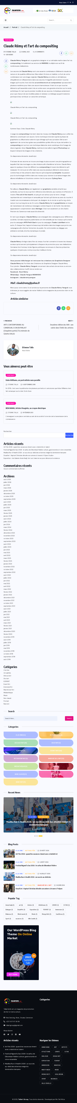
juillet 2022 (7, 578)
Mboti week (22, 914)
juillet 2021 (7, 612)
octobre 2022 (8, 569)
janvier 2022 (8, 595)
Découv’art (7, 676)
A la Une (6, 670)
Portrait (14, 27)
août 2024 (7, 519)
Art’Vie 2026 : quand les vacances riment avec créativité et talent (27, 447)
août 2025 (7, 502)
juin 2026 (7, 485)
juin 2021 (6, 614)
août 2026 (7, 479)
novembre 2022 (9, 567)
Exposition (34, 909)
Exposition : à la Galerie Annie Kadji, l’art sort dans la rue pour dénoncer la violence (32, 458)
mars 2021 (7, 623)
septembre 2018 (9, 657)
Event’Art (7, 684)
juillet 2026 (7, 482)
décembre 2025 (9, 494)
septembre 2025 (9, 499)
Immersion (59, 909)
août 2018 (7, 659)
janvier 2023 (8, 564)
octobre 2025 (8, 496)
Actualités (7, 673)
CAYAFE (55, 905)
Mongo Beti (46, 914)
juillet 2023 (7, 547)
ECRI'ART (7, 681)
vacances (19, 918)
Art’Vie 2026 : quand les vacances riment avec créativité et (37, 854)
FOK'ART (47, 909)
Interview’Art (8, 687)
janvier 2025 (8, 516)
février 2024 (8, 530)
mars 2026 (7, 488)
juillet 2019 (7, 643)
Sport (8, 918)
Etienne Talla (13, 384)
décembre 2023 (9, 533)
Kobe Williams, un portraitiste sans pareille (23, 380)
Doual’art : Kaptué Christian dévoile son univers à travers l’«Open (39, 889)
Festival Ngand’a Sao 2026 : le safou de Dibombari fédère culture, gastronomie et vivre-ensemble (37, 450)
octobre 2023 (8, 539)
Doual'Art (21, 909)
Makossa (9, 914)
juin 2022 (7, 581)
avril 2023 (7, 555)
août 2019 (7, 640)
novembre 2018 (9, 651)
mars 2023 (7, 558)
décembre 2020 (9, 631)
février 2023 (8, 561)
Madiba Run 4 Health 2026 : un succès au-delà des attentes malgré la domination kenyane (35, 453)
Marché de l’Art (9, 690)
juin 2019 (7, 645)
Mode (34, 914)
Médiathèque (8, 693)
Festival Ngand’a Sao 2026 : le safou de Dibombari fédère (36, 866)
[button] (34, 835)
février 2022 (8, 592)
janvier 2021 (8, 629)
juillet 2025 (7, 505)
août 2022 (7, 575)
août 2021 (7, 609)
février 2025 (8, 513)
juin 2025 (7, 508)
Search (69, 718)
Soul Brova (60, 914)
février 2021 (8, 626)
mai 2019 (7, 648)
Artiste (30, 905)
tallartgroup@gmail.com (14, 1025)
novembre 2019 (9, 637)
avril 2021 (7, 620)
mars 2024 (7, 527)
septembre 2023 (9, 541)
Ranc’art (6, 704)
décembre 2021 (9, 598)
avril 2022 (7, 586)
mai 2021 (7, 617)
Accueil (6, 27)
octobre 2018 (8, 654)
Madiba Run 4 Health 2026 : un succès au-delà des (33, 877)
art (21, 905)
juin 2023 (7, 550)
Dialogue (9, 909)
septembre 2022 (9, 572)
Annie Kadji (10, 905)
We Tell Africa (60, 1099)
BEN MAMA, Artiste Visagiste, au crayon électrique (26, 408)
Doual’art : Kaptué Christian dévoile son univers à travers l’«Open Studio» (29, 455)
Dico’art (6, 679)
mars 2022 (7, 589)
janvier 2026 (8, 491)
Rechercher (8, 431)
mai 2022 (7, 584)
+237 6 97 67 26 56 (13, 1022)
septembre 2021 (9, 606)
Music (6, 695)
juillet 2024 (7, 522)
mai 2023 (7, 553)
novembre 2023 (9, 536)
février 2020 (8, 634)
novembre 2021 (9, 600)
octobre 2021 (8, 603)
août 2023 (7, 544)
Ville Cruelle (32, 918)
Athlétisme (42, 905)
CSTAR (66, 905)
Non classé (7, 698)
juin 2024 (7, 524)
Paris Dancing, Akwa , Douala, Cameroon (19, 1018)
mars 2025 (7, 510)
